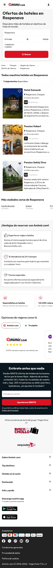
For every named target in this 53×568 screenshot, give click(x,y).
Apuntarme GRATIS (26, 402)
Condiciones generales (12, 547)
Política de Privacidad (10, 410)
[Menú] (4, 4)
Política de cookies (10, 558)
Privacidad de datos (11, 553)
